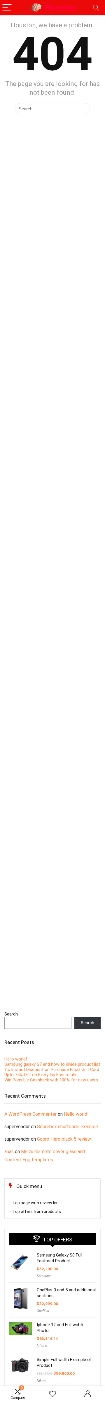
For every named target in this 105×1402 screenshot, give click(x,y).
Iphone (42, 1346)
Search (11, 1014)
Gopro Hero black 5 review (64, 1139)
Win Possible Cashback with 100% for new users (51, 1080)
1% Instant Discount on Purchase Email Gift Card (51, 1069)
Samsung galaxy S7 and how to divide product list (52, 1064)
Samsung (44, 1276)
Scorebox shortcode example (67, 1126)
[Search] (96, 7)
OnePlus (43, 1311)
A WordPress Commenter (30, 1114)
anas (9, 1151)
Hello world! (15, 1059)
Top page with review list (36, 1202)
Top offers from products (37, 1211)
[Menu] (7, 7)
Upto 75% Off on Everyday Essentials (40, 1074)
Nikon (41, 1381)
